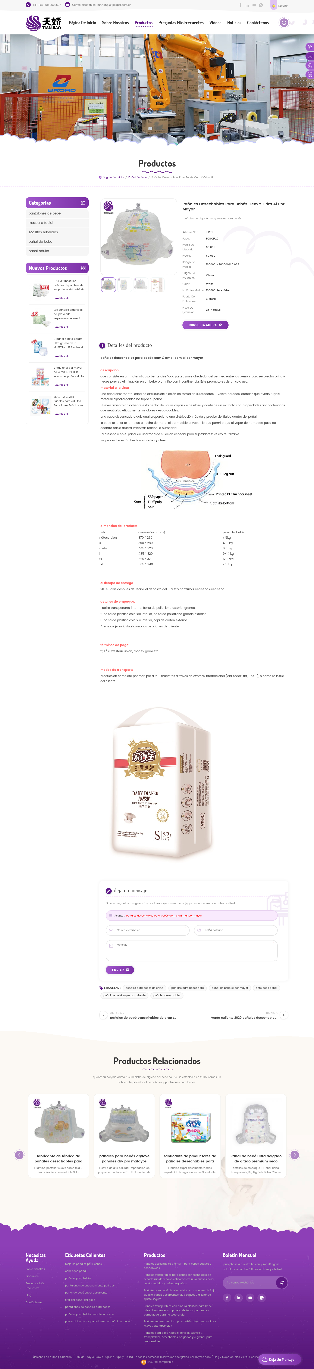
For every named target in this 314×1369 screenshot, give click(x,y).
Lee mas (59, 298)
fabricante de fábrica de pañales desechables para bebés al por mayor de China (58, 1159)
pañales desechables (166, 995)
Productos (144, 22)
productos (32, 1276)
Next (295, 1155)
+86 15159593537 (49, 5)
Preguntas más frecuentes (181, 22)
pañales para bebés (78, 1278)
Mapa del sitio (231, 1357)
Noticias (234, 22)
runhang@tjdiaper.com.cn (114, 5)
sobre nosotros (115, 22)
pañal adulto (39, 251)
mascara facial (41, 223)
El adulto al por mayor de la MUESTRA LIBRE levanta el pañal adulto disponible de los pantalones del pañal (69, 372)
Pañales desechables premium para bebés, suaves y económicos (177, 1266)
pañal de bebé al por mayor (230, 988)
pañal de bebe (137, 177)
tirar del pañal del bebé (80, 1300)
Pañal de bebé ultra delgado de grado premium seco (256, 1159)
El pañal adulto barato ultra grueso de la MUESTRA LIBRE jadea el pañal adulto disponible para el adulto (69, 343)
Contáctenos (258, 22)
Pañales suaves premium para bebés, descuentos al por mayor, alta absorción (180, 1324)
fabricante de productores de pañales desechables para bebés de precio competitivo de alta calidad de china (190, 1159)
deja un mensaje (281, 1359)
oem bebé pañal (266, 988)
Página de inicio (82, 22)
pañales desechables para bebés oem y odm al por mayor (164, 916)
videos (215, 22)
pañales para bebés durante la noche (89, 1314)
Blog (28, 1295)
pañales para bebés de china (144, 988)
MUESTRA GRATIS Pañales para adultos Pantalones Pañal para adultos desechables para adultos (68, 401)
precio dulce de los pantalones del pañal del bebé (97, 1322)
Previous (19, 1155)
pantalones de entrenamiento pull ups (89, 1286)
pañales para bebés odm (187, 988)
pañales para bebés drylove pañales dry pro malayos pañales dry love (124, 1159)
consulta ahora (203, 325)
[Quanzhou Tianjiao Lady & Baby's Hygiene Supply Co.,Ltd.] (44, 23)
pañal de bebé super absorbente (124, 995)
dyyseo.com (203, 1357)
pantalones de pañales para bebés (87, 1307)
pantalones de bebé (45, 213)
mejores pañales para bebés (83, 1264)
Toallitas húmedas (43, 232)
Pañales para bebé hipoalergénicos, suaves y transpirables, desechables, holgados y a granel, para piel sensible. (178, 1337)
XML (245, 1357)
